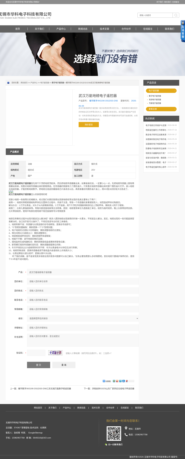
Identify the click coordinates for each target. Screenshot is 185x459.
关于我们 (39, 29)
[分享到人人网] (123, 381)
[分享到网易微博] (126, 381)
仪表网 (43, 427)
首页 (17, 29)
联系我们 (169, 29)
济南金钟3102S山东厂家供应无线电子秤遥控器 (113, 388)
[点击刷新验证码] (55, 352)
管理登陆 (25, 427)
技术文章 (104, 29)
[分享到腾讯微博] (120, 381)
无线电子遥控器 (155, 100)
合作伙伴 (126, 29)
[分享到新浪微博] (117, 381)
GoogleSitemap (35, 433)
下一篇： (88, 388)
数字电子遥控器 (155, 96)
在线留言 (175, 2)
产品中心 (61, 29)
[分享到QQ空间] (113, 381)
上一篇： (14, 388)
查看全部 (153, 109)
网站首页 (24, 83)
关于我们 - (160, 2)
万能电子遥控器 (155, 103)
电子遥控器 (154, 90)
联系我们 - (168, 2)
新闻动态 (82, 29)
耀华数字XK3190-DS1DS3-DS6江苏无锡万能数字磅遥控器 (44, 388)
